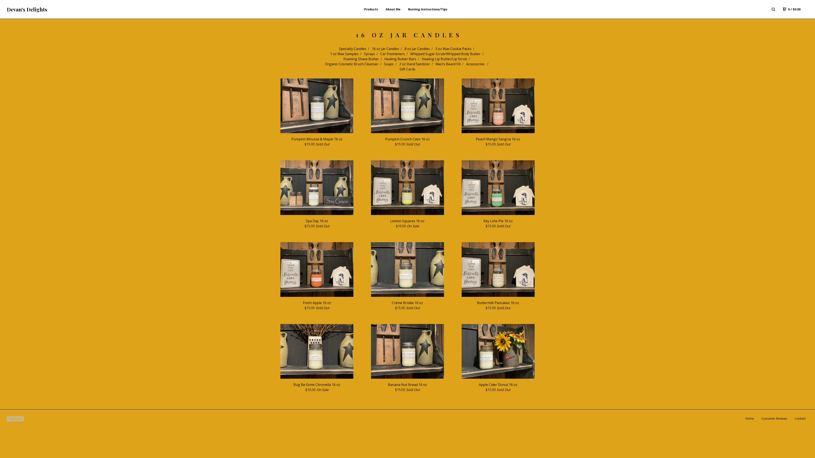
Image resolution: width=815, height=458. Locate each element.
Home (749, 418)
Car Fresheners (392, 54)
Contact (800, 418)
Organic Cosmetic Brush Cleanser (351, 64)
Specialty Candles (352, 48)
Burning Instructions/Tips (427, 9)
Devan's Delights (27, 9)
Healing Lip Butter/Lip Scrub (444, 59)
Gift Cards (407, 69)
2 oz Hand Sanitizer (414, 64)
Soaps (389, 64)
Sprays (369, 54)
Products (371, 9)
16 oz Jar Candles (385, 48)
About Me (393, 9)
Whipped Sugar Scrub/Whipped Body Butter (445, 54)
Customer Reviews (774, 418)
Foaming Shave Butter (361, 59)
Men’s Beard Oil (448, 64)
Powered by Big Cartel (15, 418)
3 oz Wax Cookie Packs (453, 48)
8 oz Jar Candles (417, 48)
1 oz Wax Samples (344, 54)
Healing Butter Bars (400, 59)
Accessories (475, 64)
